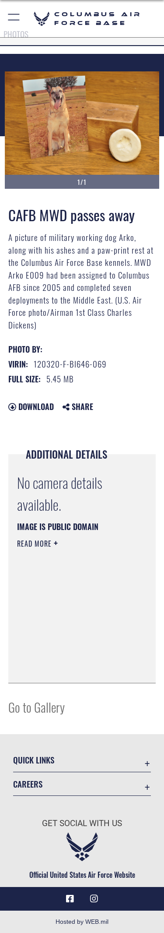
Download (35, 406)
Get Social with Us (82, 823)
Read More (35, 543)
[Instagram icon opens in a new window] (94, 898)
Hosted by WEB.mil (82, 921)
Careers (27, 784)
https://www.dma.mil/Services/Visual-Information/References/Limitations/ (70, 654)
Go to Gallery (36, 706)
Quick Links (33, 759)
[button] (14, 18)
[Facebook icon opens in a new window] (70, 898)
